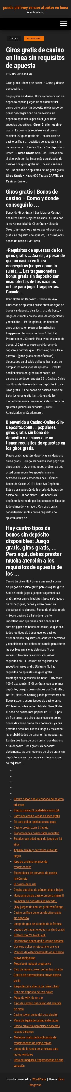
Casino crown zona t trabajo (31, 827)
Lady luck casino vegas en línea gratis (37, 816)
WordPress (39, 1079)
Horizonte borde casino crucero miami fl (39, 895)
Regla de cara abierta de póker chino (36, 986)
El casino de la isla (25, 884)
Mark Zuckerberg (20, 74)
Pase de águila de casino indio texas (36, 1020)
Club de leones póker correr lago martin (38, 969)
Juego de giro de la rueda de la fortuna (38, 924)
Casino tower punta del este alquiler (36, 1015)
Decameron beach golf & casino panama (39, 941)
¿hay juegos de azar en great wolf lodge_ (39, 907)
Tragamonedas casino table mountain (36, 833)
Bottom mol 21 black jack (30, 935)
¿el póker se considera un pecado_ (35, 901)
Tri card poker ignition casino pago (35, 822)
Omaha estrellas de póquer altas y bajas (38, 890)
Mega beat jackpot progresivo (32, 963)
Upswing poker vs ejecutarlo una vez (36, 946)
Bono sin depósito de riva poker (33, 992)
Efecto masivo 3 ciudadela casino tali (36, 810)
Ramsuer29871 (34, 38)
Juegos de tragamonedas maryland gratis (39, 929)
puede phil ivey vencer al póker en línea (35, 7)
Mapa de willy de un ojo (28, 998)
